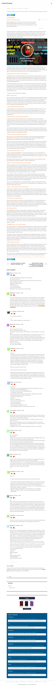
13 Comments (26, 8)
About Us (17, 681)
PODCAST (12, 681)
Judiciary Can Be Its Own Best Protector (17, 659)
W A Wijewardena (11, 17)
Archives (10, 586)
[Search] (10, 577)
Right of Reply (30, 681)
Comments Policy (38, 681)
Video (8, 681)
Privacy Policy (23, 681)
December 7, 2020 (10, 8)
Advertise (44, 681)
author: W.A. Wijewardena (18, 8)
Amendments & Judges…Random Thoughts (18, 625)
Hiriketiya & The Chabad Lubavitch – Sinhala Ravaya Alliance (22, 618)
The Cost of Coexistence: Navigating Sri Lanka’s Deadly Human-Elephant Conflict (26, 645)
